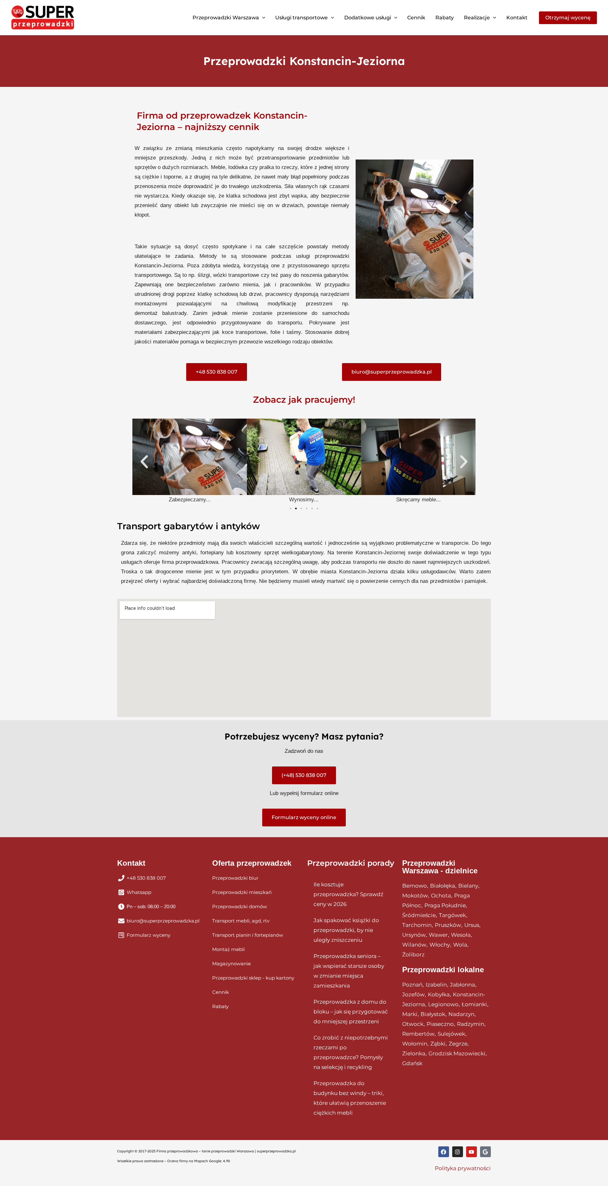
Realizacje (477, 18)
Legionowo (443, 1004)
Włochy (439, 945)
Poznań (412, 984)
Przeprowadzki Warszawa (226, 18)
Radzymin (470, 1024)
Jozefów (413, 994)
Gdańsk (412, 1063)
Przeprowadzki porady (350, 863)
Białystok (433, 1014)
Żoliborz (413, 954)
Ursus (471, 925)
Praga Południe (445, 905)
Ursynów (414, 935)
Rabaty (444, 18)
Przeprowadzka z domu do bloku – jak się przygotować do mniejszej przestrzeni (351, 1012)
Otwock (412, 1024)
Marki (409, 1014)
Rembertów (418, 1034)
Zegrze (458, 1043)
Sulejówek (451, 1034)
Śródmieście (419, 915)
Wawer (438, 935)
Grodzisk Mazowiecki (456, 1053)
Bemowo (414, 886)
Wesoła (461, 935)
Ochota (441, 895)
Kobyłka (439, 994)
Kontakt (517, 18)
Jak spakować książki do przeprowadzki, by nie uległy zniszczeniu (346, 930)
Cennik (416, 18)
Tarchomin (417, 925)
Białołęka (442, 886)
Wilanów (414, 945)
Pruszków (448, 925)
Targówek (452, 915)
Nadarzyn (461, 1014)
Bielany (468, 886)
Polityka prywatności (463, 1168)
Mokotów (415, 895)
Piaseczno (440, 1024)
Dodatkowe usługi (367, 18)
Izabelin (436, 984)
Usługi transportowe (301, 18)
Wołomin (414, 1043)
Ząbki (438, 1043)
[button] (262, 17)
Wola (460, 945)
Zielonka (413, 1053)
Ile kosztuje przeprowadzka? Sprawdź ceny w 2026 (348, 894)
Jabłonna (462, 984)
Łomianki (474, 1004)
